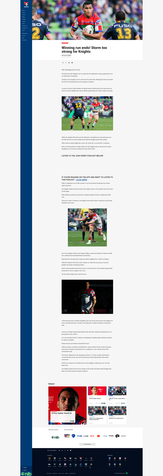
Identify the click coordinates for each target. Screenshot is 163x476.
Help (63, 473)
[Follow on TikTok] (59, 450)
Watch (23, 12)
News (23, 10)
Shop (23, 37)
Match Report (65, 43)
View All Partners (87, 444)
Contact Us (66, 473)
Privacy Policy (54, 473)
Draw (23, 16)
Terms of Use (49, 473)
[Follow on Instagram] (67, 450)
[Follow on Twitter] (65, 450)
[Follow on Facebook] (62, 450)
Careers (60, 473)
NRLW (23, 23)
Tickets (23, 35)
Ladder (24, 19)
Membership (24, 33)
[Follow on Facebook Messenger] (70, 450)
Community (25, 28)
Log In (25, 470)
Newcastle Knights (66, 55)
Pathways (24, 25)
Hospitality (24, 40)
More (23, 30)
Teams (23, 21)
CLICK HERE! (81, 179)
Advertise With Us (72, 473)
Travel (24, 14)
